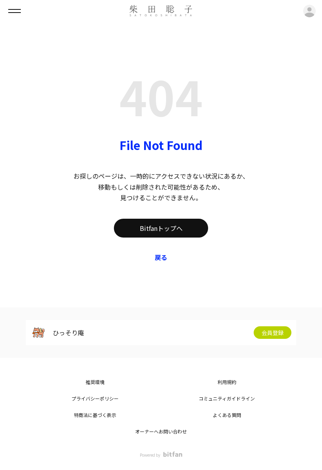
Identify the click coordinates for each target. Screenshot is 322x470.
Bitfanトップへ (161, 228)
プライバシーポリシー (95, 398)
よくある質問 (227, 414)
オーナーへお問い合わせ (161, 431)
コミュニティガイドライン (227, 398)
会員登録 (273, 332)
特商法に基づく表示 (95, 414)
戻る (161, 257)
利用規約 (227, 382)
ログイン (309, 11)
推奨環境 (95, 382)
